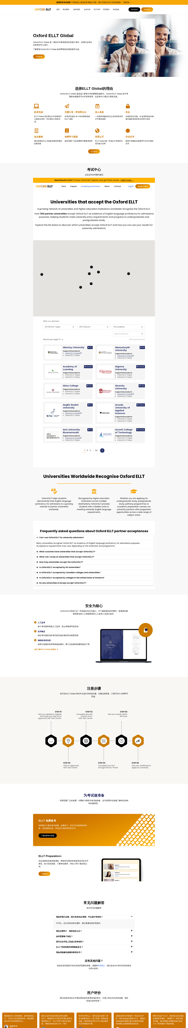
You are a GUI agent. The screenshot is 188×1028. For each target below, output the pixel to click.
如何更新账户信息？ (64, 936)
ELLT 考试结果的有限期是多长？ (69, 947)
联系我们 (106, 9)
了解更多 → (127, 2)
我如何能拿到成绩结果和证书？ (69, 952)
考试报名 (116, 9)
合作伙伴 (87, 9)
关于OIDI (97, 9)
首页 (58, 9)
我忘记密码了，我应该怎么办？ (69, 931)
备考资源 (76, 9)
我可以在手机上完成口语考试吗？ (70, 942)
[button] (94, 917)
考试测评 (66, 9)
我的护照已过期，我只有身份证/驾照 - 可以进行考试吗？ (79, 917)
